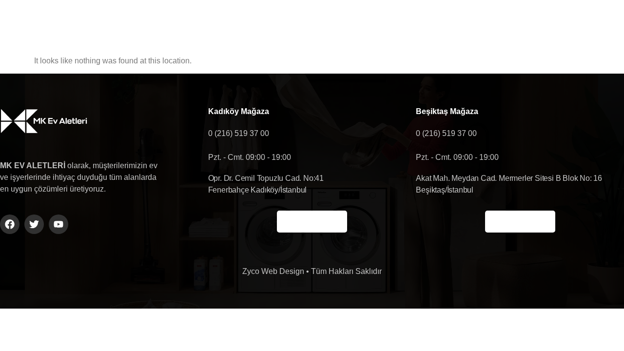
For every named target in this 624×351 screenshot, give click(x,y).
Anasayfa (200, 24)
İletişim (437, 24)
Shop (494, 24)
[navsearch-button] (574, 24)
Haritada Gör (312, 221)
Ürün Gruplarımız (359, 24)
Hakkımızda (273, 24)
